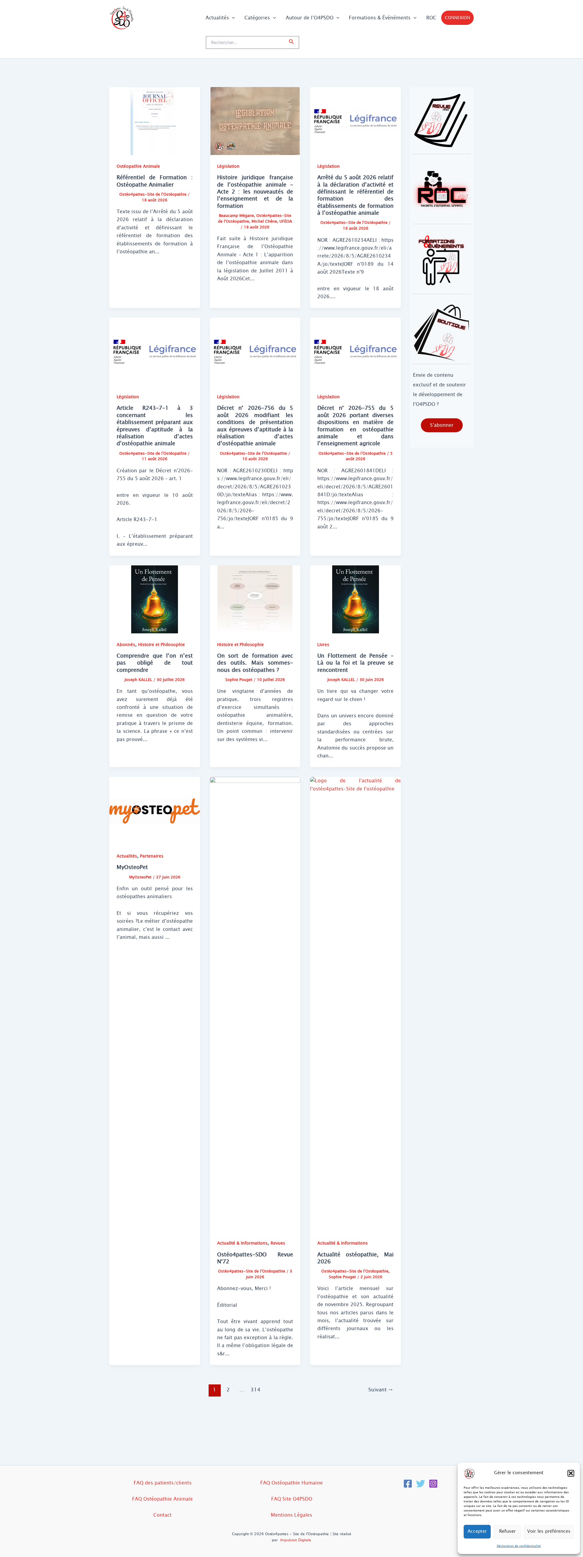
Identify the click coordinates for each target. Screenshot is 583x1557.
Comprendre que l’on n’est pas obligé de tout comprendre (155, 663)
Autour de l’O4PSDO (309, 18)
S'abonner (442, 425)
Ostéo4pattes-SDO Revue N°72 (255, 1258)
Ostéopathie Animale (138, 166)
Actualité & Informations (242, 1243)
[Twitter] (420, 1483)
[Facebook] (407, 1483)
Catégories (257, 18)
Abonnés (126, 645)
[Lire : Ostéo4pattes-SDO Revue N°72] (255, 1004)
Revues (278, 1243)
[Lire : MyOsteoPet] (154, 810)
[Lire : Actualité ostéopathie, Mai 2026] (355, 1004)
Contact (162, 1515)
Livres (323, 645)
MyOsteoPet (132, 867)
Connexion (457, 18)
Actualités (217, 18)
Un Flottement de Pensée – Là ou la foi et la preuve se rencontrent (355, 663)
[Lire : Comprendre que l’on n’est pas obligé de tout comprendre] (154, 599)
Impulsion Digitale (295, 1540)
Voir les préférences (549, 1531)
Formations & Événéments (380, 18)
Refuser (507, 1531)
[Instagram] (433, 1483)
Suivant (380, 1390)
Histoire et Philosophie (161, 645)
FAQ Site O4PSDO (291, 1499)
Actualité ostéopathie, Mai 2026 (355, 1258)
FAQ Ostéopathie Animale (162, 1499)
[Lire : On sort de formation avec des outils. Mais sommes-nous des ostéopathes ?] (255, 599)
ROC (431, 18)
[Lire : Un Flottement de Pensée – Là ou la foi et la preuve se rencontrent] (355, 599)
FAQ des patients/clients (163, 1483)
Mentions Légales (291, 1515)
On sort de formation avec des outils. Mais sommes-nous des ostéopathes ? (255, 663)
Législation (228, 166)
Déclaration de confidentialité (519, 1546)
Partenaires (151, 856)
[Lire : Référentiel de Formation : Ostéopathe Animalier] (154, 120)
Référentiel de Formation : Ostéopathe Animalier (155, 181)
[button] (571, 1473)
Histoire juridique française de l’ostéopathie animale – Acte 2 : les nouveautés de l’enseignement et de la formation (255, 191)
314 (256, 1390)
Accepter (477, 1531)
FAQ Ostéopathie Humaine (291, 1483)
